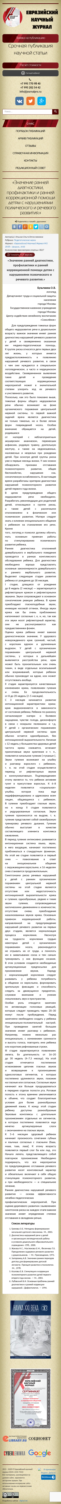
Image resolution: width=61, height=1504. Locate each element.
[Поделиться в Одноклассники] (30, 226)
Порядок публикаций (30, 131)
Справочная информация (30, 153)
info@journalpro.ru (30, 91)
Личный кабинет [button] (32, 73)
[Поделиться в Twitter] (36, 226)
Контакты (30, 161)
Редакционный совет (31, 168)
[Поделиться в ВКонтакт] (14, 226)
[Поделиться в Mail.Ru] (46, 226)
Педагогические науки (25, 240)
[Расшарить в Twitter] (31, 101)
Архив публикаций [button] (30, 139)
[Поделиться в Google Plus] (25, 226)
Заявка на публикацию (30, 38)
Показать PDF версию (20, 255)
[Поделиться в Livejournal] (41, 226)
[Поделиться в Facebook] (19, 226)
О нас (30, 124)
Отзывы (30, 146)
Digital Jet (23, 1501)
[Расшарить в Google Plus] (42, 101)
